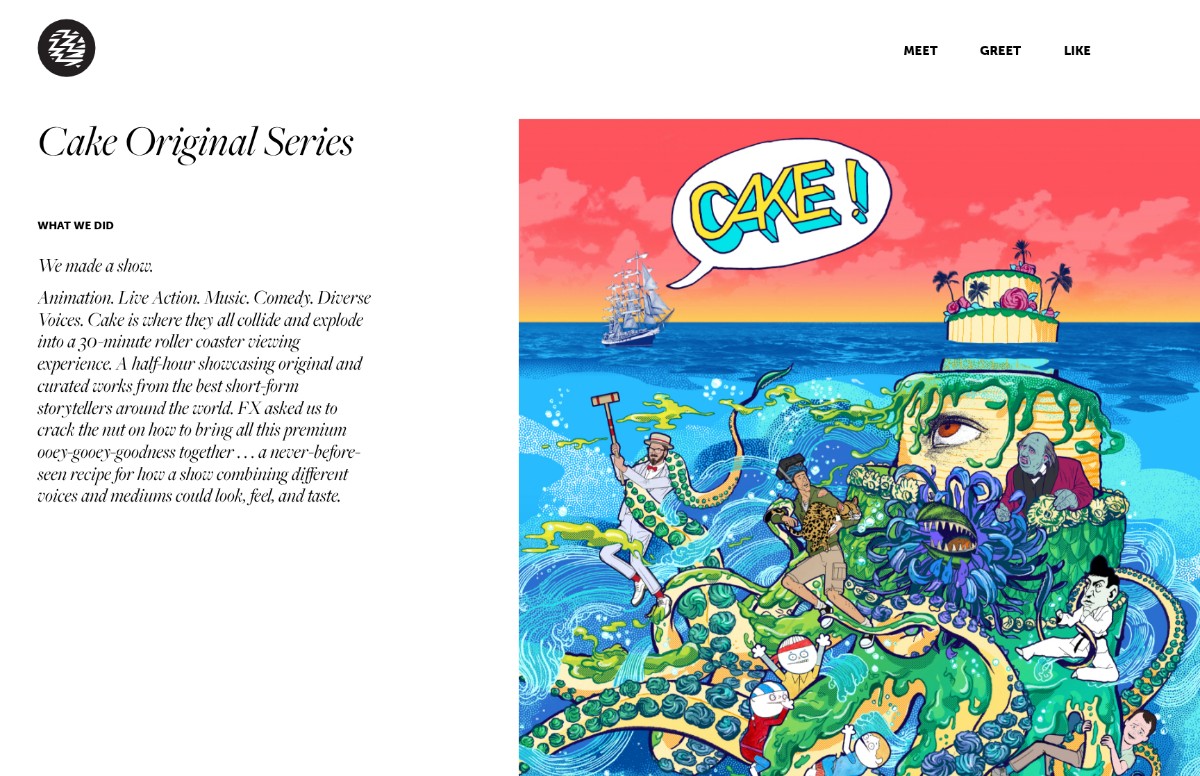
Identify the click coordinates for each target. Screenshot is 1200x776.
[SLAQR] (277, 48)
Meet (920, 50)
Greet (1000, 50)
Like (1077, 50)
